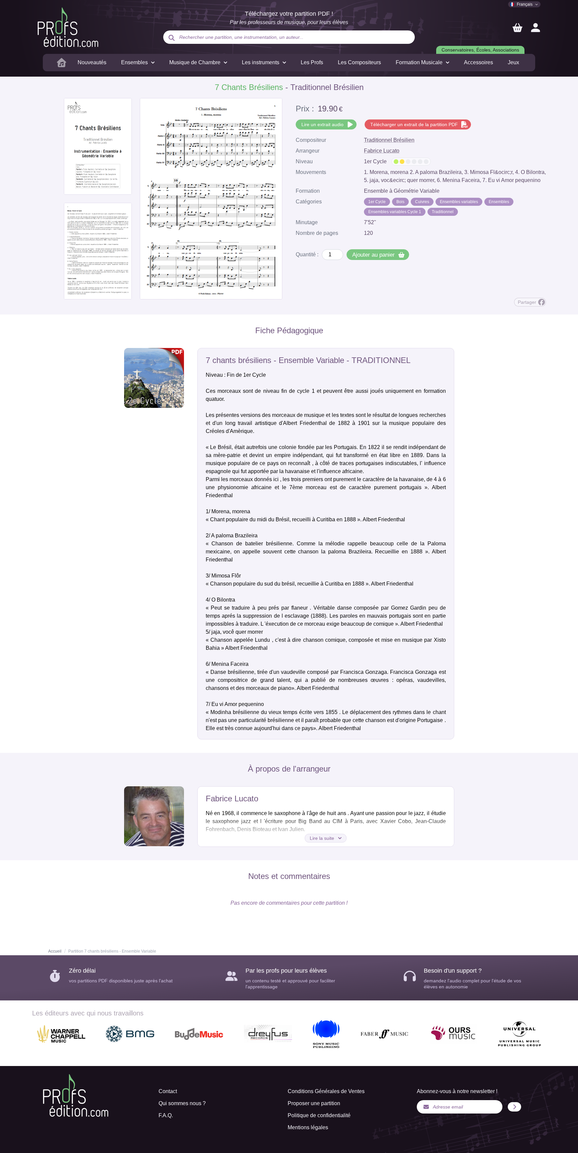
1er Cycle (377, 201)
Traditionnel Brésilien (389, 140)
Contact (168, 1091)
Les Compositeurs (359, 62)
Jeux (513, 62)
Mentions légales (308, 1127)
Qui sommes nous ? (182, 1103)
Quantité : (307, 254)
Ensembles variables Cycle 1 (394, 211)
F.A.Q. (166, 1115)
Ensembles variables (459, 201)
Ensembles (499, 201)
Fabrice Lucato (381, 151)
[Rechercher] (172, 37)
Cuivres (422, 201)
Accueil (55, 951)
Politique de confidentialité (319, 1115)
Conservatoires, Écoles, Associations (480, 50)
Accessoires (478, 62)
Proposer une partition (314, 1103)
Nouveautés (92, 62)
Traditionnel (443, 211)
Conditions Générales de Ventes (326, 1091)
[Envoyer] (514, 1107)
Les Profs (312, 62)
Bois (400, 201)
